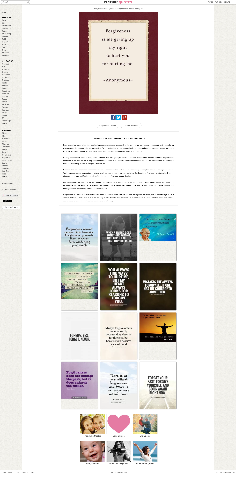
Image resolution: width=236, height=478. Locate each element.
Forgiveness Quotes (107, 125)
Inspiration (6, 26)
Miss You (6, 94)
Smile (4, 102)
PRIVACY (25, 472)
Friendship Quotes (92, 436)
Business (6, 75)
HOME (5, 12)
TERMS (17, 472)
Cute (4, 50)
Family (5, 36)
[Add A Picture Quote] (11, 207)
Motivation (6, 28)
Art (3, 67)
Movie (4, 115)
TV (3, 118)
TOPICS (210, 2)
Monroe (5, 144)
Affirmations (7, 183)
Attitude (5, 69)
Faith (4, 39)
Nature (5, 96)
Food (4, 88)
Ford (4, 174)
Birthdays (6, 77)
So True (5, 104)
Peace (4, 99)
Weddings (6, 121)
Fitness (5, 85)
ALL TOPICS (7, 61)
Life (3, 23)
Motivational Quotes (118, 463)
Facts (4, 83)
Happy (5, 42)
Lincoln (5, 166)
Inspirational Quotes (145, 463)
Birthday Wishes (9, 189)
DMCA (32, 472)
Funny (4, 31)
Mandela (5, 168)
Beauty (5, 72)
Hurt (4, 44)
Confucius (6, 155)
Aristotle (5, 139)
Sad (3, 47)
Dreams (5, 80)
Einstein (5, 133)
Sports (5, 107)
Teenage (5, 110)
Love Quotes (119, 436)
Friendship (6, 34)
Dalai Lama (7, 160)
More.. (4, 123)
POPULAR (6, 17)
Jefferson (6, 147)
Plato (4, 136)
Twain (4, 141)
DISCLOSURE (8, 472)
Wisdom (5, 55)
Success (5, 53)
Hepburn (6, 158)
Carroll (5, 152)
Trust (4, 113)
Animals (5, 64)
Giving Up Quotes (130, 125)
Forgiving (6, 91)
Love (4, 20)
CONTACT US (230, 472)
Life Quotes (145, 436)
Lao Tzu (5, 171)
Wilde (4, 149)
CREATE (227, 2)
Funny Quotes (92, 463)
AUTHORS (218, 2)
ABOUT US (219, 472)
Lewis (4, 163)
